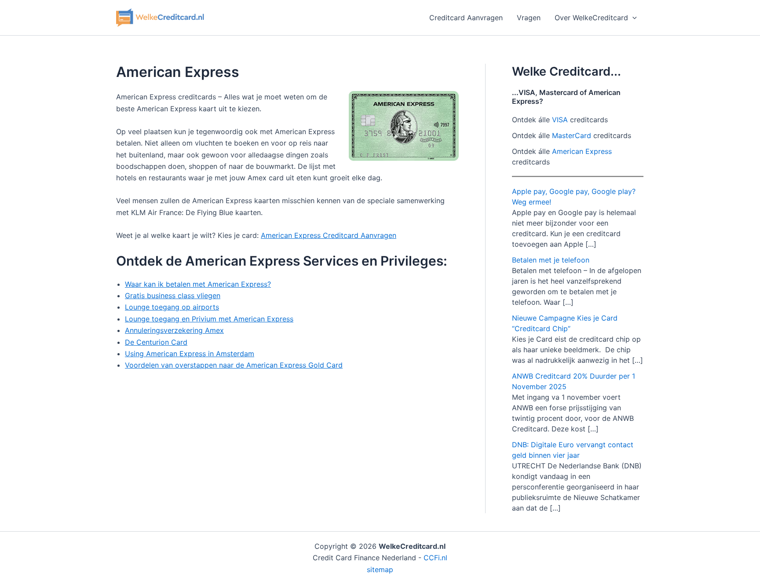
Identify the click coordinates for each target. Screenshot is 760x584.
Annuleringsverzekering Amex (174, 330)
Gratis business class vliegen (172, 295)
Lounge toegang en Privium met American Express (209, 318)
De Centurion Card (156, 342)
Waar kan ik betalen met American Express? (198, 284)
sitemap (380, 569)
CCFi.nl (435, 557)
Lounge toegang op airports (172, 307)
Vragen (529, 17)
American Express (582, 151)
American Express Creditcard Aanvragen (328, 235)
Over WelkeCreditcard (591, 17)
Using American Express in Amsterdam (189, 353)
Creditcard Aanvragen (466, 17)
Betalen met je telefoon (550, 259)
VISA (560, 119)
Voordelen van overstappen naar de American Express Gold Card (234, 365)
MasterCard (571, 135)
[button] (632, 17)
